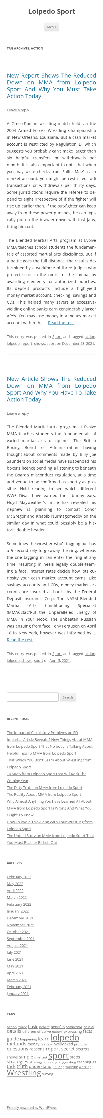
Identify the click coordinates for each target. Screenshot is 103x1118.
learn (43, 1038)
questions (17, 1049)
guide (13, 1039)
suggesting (67, 1062)
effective (44, 1031)
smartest (40, 1057)
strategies (17, 1061)
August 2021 (17, 945)
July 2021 (14, 952)
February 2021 (19, 986)
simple (26, 1057)
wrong (47, 1074)
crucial (89, 1026)
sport (51, 343)
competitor (74, 1027)
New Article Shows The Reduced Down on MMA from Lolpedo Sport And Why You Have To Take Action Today (51, 389)
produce (80, 1044)
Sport (57, 336)
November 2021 (20, 924)
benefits (58, 1026)
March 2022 (17, 897)
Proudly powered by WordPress (32, 1107)
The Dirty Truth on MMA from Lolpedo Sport (44, 787)
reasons (37, 1049)
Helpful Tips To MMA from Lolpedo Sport (41, 753)
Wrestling (24, 1072)
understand (40, 1066)
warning (72, 1067)
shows (39, 343)
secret (68, 1049)
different (29, 1031)
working (85, 1067)
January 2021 (18, 993)
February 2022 (19, 904)
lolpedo (13, 343)
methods (16, 1043)
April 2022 (15, 890)
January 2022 (18, 911)
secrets (83, 1049)
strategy (36, 1062)
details (14, 1031)
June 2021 (15, 959)
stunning (51, 1062)
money (33, 1043)
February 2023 (19, 876)
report (26, 343)
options (46, 1044)
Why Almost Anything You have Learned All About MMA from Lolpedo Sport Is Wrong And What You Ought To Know (49, 808)
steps (75, 1057)
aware (22, 1027)
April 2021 (15, 972)
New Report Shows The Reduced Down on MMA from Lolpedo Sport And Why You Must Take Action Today (51, 86)
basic (33, 1026)
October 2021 (18, 931)
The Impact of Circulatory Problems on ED (42, 732)
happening (28, 1039)
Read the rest (61, 322)
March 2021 (17, 979)
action (90, 336)
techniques (86, 1061)
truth (22, 1066)
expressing (73, 1031)
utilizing (58, 1067)
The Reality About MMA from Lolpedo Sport (44, 794)
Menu (51, 27)
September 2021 (21, 938)
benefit (44, 1027)
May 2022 (15, 883)
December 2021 (20, 918)
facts (87, 1031)
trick (11, 1066)
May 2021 (15, 966)
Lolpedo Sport (51, 11)
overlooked (63, 1043)
